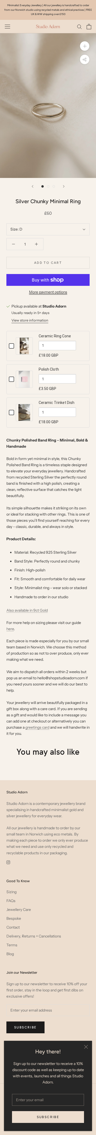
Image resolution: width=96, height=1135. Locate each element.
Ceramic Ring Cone (55, 336)
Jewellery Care (18, 909)
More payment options (48, 292)
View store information (29, 320)
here (10, 628)
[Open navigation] (7, 26)
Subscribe (48, 1117)
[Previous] (32, 186)
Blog (10, 953)
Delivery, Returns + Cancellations (33, 936)
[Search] (79, 26)
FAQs (10, 900)
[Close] (86, 1047)
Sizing (11, 891)
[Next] (64, 186)
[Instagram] (8, 862)
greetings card (37, 727)
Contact (13, 927)
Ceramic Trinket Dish (56, 402)
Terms (11, 945)
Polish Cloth (49, 369)
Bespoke (13, 918)
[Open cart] (89, 26)
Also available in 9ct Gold (27, 610)
